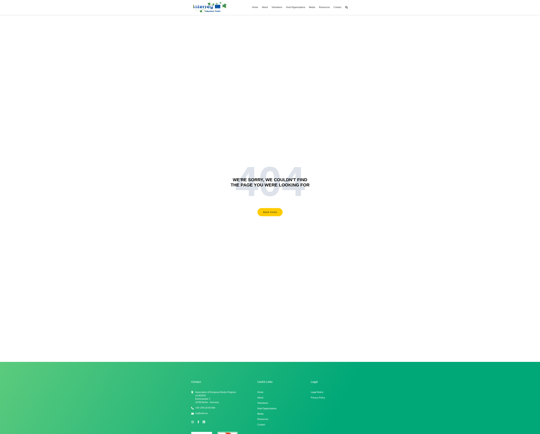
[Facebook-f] (198, 422)
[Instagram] (192, 422)
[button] (346, 7)
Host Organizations (295, 7)
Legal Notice (317, 392)
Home (255, 7)
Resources (324, 7)
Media (312, 7)
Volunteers (277, 7)
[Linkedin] (203, 422)
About (265, 7)
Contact (337, 7)
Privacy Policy (318, 397)
